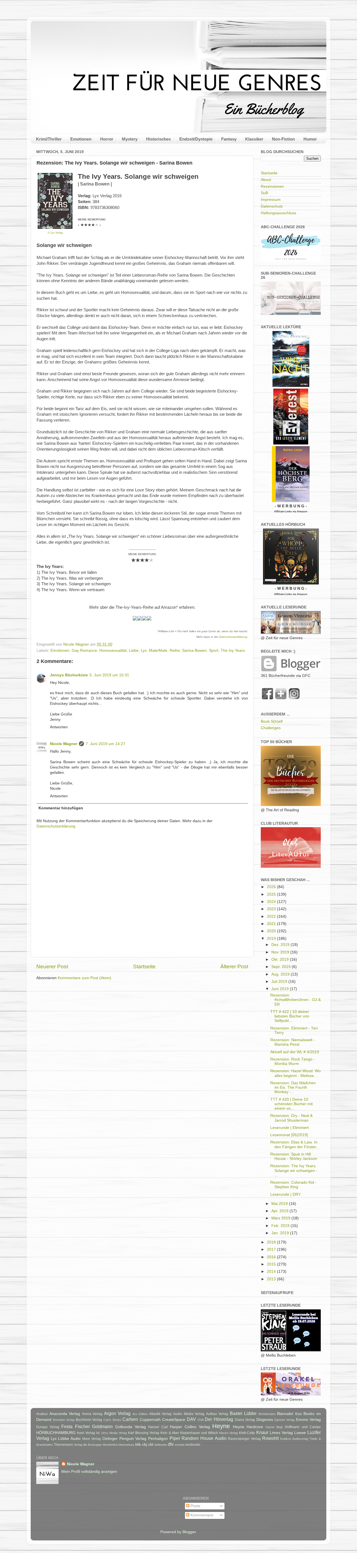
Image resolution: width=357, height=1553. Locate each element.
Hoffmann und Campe (303, 1427)
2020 (272, 931)
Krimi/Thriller (49, 139)
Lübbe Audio (69, 1439)
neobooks (192, 1445)
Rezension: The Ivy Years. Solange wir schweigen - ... (293, 1170)
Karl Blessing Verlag (143, 1433)
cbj (144, 1444)
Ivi (98, 1433)
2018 (272, 1242)
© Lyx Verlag (55, 232)
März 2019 (281, 1218)
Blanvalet (285, 1414)
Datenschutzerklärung (233, 636)
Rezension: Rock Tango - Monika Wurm (292, 1061)
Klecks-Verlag (228, 1433)
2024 (272, 902)
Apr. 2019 (280, 1211)
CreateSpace (173, 1420)
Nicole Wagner (63, 744)
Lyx (144, 650)
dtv (171, 1444)
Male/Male (158, 650)
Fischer (82, 1426)
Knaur (262, 1432)
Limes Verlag (281, 1433)
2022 (272, 916)
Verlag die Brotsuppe (88, 1444)
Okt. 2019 (280, 959)
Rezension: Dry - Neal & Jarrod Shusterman (291, 1118)
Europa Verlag (47, 1427)
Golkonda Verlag (130, 1427)
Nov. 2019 (280, 952)
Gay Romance (84, 650)
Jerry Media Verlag (114, 1433)
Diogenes (264, 1420)
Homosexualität (113, 650)
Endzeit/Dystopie (196, 139)
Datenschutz (272, 206)
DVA (201, 1419)
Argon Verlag (117, 1413)
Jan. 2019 (280, 1233)
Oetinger (110, 1439)
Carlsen (130, 1419)
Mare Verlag (91, 1439)
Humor (310, 139)
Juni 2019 (280, 989)
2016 (272, 1257)
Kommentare (201, 1515)
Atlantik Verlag (160, 1414)
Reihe (175, 650)
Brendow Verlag (64, 1419)
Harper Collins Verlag (190, 1427)
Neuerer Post (52, 966)
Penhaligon (158, 1439)
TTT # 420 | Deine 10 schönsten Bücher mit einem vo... (291, 1103)
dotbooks (161, 1444)
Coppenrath (150, 1420)
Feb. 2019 (281, 1226)
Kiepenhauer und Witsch (199, 1433)
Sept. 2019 (281, 967)
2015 (272, 1264)
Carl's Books (112, 1419)
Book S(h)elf (272, 721)
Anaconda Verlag (64, 1414)
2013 (272, 1279)
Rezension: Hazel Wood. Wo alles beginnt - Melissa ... (295, 1073)
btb (138, 1444)
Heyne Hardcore (248, 1427)
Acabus (42, 1414)
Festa (67, 1426)
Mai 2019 (280, 1204)
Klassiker (254, 139)
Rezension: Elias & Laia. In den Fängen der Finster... (294, 1144)
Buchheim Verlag (89, 1420)
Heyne (221, 1426)
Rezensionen (272, 186)
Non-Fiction (283, 139)
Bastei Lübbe (243, 1413)
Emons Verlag (308, 1420)
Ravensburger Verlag (244, 1439)
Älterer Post (234, 966)
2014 (272, 1271)
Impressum (271, 200)
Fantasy (229, 139)
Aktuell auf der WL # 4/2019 (294, 1052)
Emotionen (80, 139)
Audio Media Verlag (188, 1414)
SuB (264, 193)
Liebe (134, 650)
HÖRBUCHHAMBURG (56, 1433)
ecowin (179, 1444)
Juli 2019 (279, 981)
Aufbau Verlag (217, 1414)
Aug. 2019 (281, 974)
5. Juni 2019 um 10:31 (109, 675)
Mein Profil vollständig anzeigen (89, 1471)
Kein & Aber (169, 1433)
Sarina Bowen (194, 650)
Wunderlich (110, 1444)
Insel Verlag (86, 1433)
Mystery (130, 139)
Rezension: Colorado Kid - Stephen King (293, 1184)
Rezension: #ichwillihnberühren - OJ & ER (295, 999)
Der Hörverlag (219, 1419)
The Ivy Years (233, 650)
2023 (272, 909)
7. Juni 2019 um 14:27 (105, 744)
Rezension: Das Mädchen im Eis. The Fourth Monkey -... (293, 1087)
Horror (106, 139)
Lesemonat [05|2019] (289, 1135)
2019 (272, 938)
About (266, 180)
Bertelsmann (267, 1414)
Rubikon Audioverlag (294, 1438)
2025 (272, 894)
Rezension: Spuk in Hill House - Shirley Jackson (293, 1156)
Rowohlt (270, 1438)
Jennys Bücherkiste (69, 675)
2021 (272, 924)
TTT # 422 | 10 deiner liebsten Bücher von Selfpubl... (289, 1016)
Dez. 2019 (281, 945)
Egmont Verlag (284, 1419)
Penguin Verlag (133, 1439)
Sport (213, 650)
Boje (298, 1414)
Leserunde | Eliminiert (289, 1128)
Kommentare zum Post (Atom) (84, 978)
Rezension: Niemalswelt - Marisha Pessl (292, 1042)
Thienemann (63, 1445)
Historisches (158, 139)
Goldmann (102, 1426)
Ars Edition (140, 1414)
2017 (272, 1249)
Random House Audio (204, 1438)
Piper (175, 1438)
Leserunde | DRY (285, 1194)
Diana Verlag (245, 1420)
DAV (191, 1419)
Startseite (144, 966)
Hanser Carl (158, 1427)
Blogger (189, 1532)
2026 (272, 887)
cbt (150, 1444)
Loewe (300, 1433)
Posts (194, 1506)
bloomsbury (126, 1444)
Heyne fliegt (274, 1427)
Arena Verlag (92, 1414)
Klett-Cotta (247, 1433)
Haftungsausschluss (278, 213)
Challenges (271, 728)
